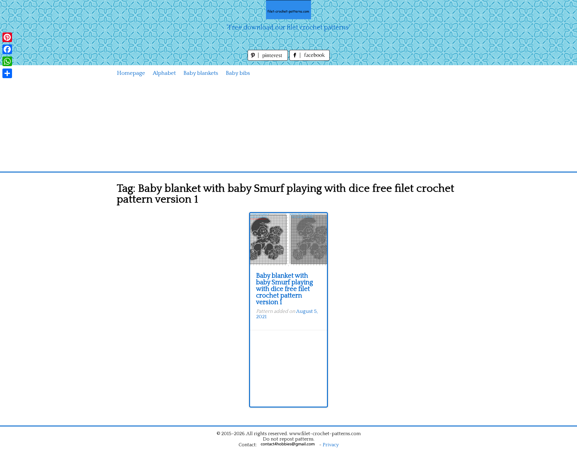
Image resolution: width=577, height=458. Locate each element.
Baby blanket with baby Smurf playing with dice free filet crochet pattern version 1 (284, 289)
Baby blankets (200, 73)
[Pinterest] (7, 37)
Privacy (331, 444)
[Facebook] (7, 49)
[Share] (7, 73)
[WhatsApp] (7, 61)
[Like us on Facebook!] (309, 59)
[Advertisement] (288, 126)
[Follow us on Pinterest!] (268, 59)
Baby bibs (238, 73)
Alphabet (164, 73)
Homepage (131, 73)
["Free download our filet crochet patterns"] (288, 9)
